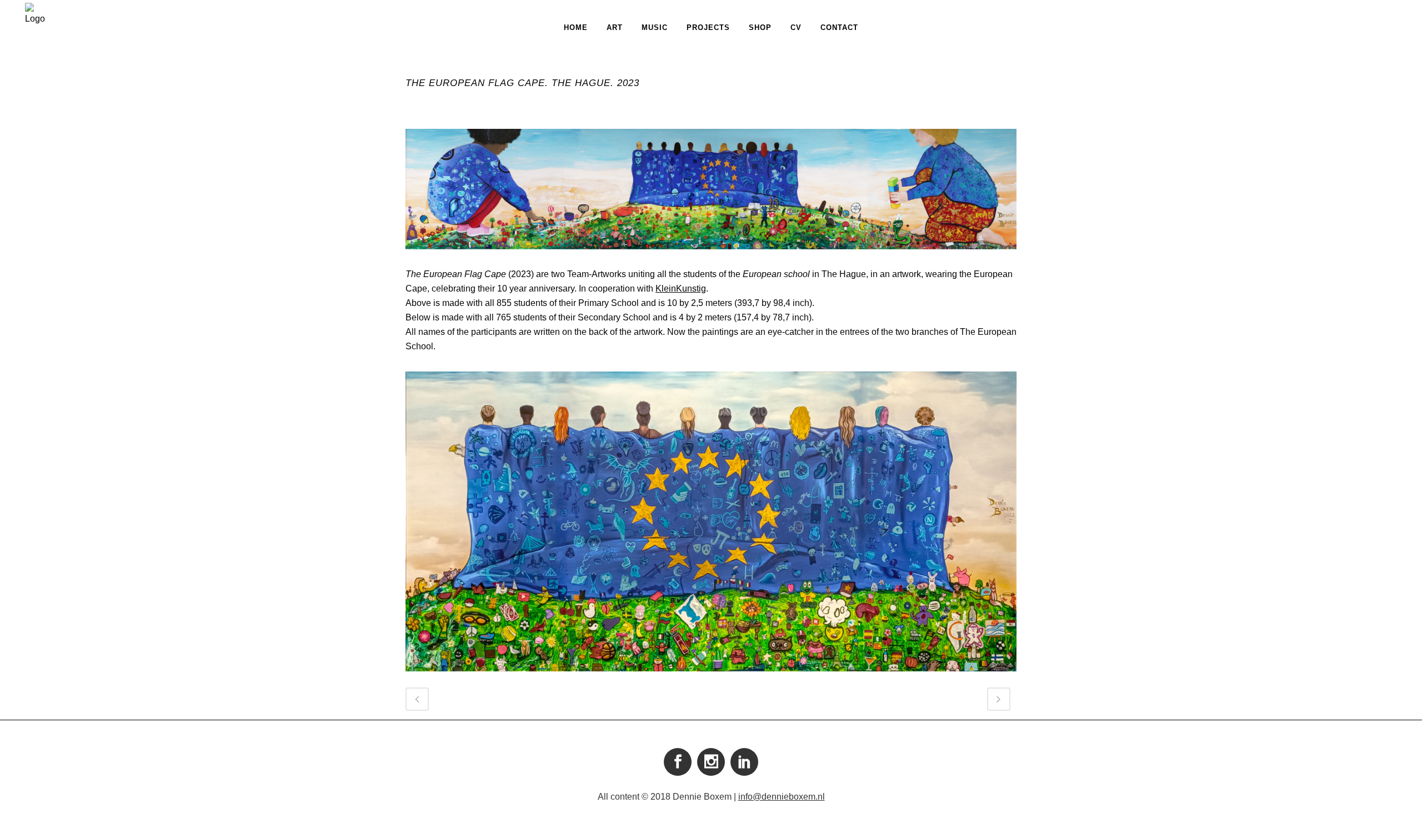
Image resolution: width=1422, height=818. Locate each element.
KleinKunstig (680, 288)
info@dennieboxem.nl (781, 796)
